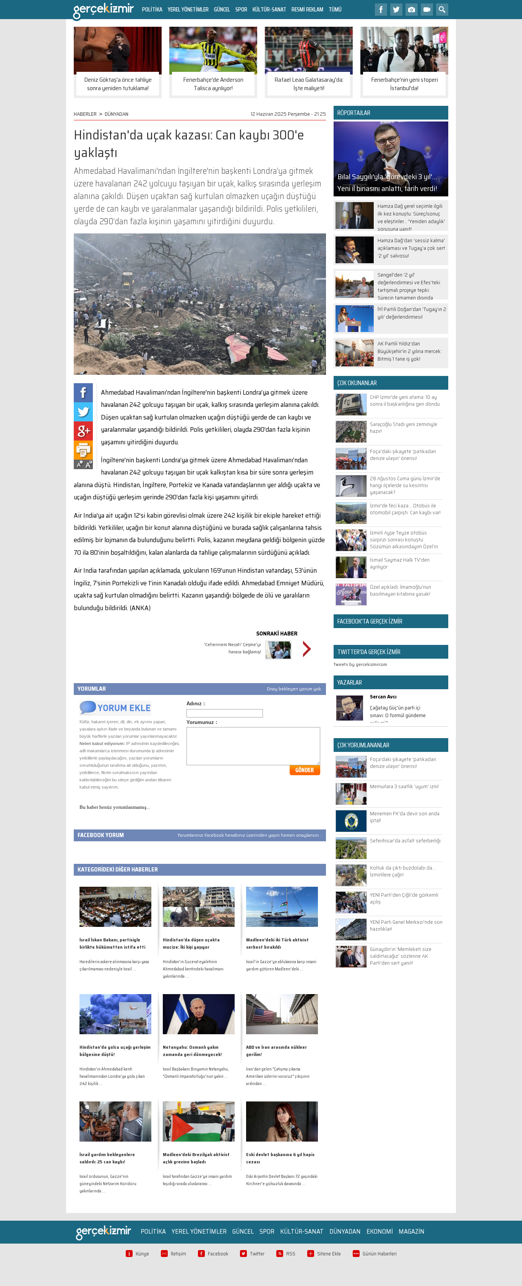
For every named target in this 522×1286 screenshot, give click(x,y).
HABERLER (85, 114)
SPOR (241, 9)
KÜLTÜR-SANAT (269, 9)
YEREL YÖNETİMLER (188, 9)
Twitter (257, 1254)
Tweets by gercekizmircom (360, 664)
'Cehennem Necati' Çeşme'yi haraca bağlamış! (232, 648)
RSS (290, 1254)
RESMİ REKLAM (307, 9)
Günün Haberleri (380, 1254)
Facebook (218, 1254)
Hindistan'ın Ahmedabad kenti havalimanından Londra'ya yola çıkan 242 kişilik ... (112, 1076)
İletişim (178, 1254)
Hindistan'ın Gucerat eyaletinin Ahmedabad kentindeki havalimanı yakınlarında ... (193, 969)
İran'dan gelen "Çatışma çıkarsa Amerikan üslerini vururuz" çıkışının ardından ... (278, 1076)
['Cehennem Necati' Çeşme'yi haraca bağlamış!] (278, 660)
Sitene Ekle (329, 1254)
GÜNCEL (222, 9)
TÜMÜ (335, 9)
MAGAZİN (412, 1231)
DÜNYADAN (116, 114)
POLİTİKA (152, 9)
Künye (142, 1254)
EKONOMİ (379, 1231)
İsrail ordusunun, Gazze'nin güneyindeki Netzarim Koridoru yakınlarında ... (107, 1183)
